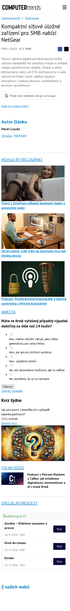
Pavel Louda (9, 49)
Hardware (20, 136)
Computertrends (10, 18)
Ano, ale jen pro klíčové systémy (30, 352)
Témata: (6, 136)
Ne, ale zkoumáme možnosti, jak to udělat (37, 370)
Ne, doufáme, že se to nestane (29, 379)
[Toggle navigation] (64, 7)
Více (59, 529)
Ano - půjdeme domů (22, 361)
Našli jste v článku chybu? (15, 106)
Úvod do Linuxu (15, 543)
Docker (9, 558)
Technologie (32, 18)
